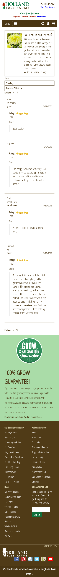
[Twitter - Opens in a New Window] (36, 559)
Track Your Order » (47, 7)
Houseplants (9, 521)
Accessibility (36, 437)
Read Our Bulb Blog (12, 462)
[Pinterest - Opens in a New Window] (23, 559)
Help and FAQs (37, 457)
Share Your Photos (12, 481)
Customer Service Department (27, 397)
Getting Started (11, 432)
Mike (9, 99)
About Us (35, 432)
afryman (10, 143)
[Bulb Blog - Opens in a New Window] (43, 559)
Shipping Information (40, 452)
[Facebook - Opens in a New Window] (16, 559)
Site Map (35, 481)
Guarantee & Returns (40, 447)
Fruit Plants (9, 501)
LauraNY (10, 246)
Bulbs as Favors (10, 472)
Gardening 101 (10, 437)
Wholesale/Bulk (11, 526)
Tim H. (9, 198)
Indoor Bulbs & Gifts (12, 516)
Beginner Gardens (12, 452)
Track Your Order (38, 462)
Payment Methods (39, 472)
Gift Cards (8, 536)
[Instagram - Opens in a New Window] (30, 559)
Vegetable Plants (11, 506)
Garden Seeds (10, 511)
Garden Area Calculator (14, 457)
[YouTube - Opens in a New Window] (50, 559)
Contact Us (36, 442)
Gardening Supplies (12, 467)
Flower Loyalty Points (13, 442)
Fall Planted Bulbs (11, 492)
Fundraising (9, 476)
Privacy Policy (37, 467)
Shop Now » (41, 16)
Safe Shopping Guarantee (42, 476)
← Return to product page (35, 72)
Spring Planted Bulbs (13, 497)
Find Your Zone (10, 447)
